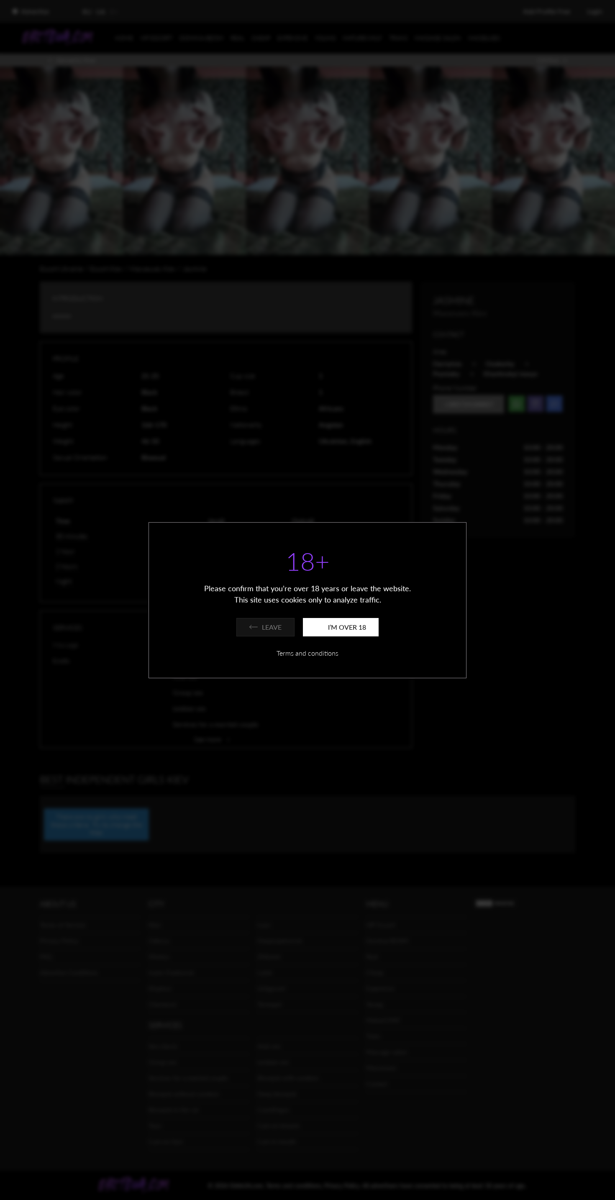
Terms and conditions (307, 653)
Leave (272, 627)
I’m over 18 (347, 627)
